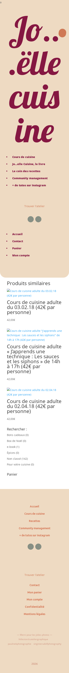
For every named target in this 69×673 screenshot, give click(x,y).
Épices (11, 453)
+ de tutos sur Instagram (34, 535)
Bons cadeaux (16, 435)
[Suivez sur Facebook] (31, 219)
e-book (11, 447)
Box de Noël (14, 441)
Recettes (34, 521)
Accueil (34, 506)
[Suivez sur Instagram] (38, 219)
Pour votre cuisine (18, 464)
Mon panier (34, 592)
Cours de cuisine (34, 513)
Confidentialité (34, 606)
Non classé (14, 458)
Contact (35, 585)
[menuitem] (34, 2)
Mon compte (35, 599)
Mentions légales (34, 614)
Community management (34, 528)
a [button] (1, 2)
